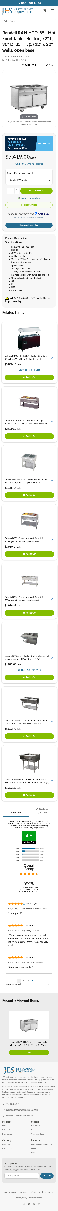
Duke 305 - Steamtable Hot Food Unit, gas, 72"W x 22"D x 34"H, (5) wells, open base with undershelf (26, 424)
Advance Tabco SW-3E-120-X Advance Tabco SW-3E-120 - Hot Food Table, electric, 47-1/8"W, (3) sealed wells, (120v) (26, 724)
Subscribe (46, 1176)
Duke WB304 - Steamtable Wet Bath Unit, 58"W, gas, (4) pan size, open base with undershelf (24, 600)
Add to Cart (38, 190)
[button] (52, 11)
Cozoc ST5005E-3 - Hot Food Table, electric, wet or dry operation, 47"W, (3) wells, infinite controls (27, 659)
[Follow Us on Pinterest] (34, 1204)
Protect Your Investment (20, 173)
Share (51, 65)
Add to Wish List (32, 65)
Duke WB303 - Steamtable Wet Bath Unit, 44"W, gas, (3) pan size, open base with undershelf (24, 541)
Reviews (17, 812)
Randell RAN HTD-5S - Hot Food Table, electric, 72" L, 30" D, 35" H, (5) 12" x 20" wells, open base (29, 1045)
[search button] (5, 21)
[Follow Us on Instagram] (39, 1204)
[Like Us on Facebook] (19, 1204)
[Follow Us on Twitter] (24, 1204)
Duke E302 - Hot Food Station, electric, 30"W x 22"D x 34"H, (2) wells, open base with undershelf (26, 483)
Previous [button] (4, 1033)
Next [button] (54, 1033)
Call (17, 163)
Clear (29, 1053)
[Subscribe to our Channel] (29, 1204)
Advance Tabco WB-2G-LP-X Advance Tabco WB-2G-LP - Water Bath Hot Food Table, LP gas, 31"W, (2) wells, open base (27, 783)
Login (21, 370)
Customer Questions (43, 811)
